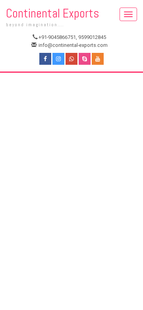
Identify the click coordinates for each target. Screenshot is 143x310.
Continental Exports (52, 17)
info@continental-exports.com (72, 45)
